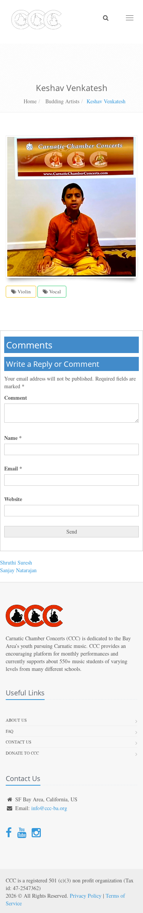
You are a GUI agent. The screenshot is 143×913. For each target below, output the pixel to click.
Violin (23, 291)
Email (13, 468)
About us (16, 720)
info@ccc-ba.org (49, 808)
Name (13, 438)
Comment (15, 398)
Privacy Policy (85, 895)
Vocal (54, 291)
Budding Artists (61, 101)
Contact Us (18, 742)
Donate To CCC (22, 753)
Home (30, 101)
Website (13, 499)
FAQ (9, 731)
